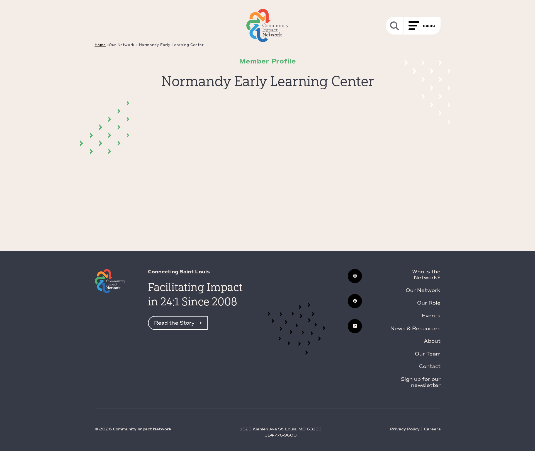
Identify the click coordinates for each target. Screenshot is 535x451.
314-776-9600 (280, 435)
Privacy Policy (405, 429)
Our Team (428, 354)
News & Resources (415, 328)
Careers (432, 429)
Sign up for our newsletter (421, 382)
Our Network (423, 290)
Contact (430, 366)
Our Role (429, 303)
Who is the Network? (426, 275)
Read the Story (174, 323)
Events (431, 316)
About (432, 341)
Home (100, 45)
